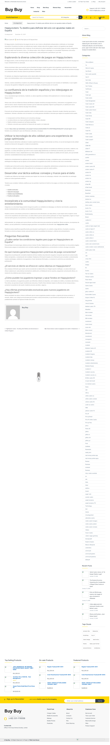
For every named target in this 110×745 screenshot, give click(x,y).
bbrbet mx (88, 199)
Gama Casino (89, 285)
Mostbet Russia (89, 366)
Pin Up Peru (88, 422)
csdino (87, 261)
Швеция (87, 559)
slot (86, 479)
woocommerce (87, 648)
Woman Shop (57, 7)
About (67, 713)
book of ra (88, 208)
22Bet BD (87, 145)
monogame (88, 339)
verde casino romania (91, 527)
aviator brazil (88, 163)
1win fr (87, 77)
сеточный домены (90, 556)
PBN (86, 407)
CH (86, 252)
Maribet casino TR (90, 306)
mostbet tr (88, 369)
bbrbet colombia (89, 196)
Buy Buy (25, 307)
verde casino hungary (91, 521)
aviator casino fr (89, 169)
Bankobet (88, 190)
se (86, 476)
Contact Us (69, 718)
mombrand (88, 321)
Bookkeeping (89, 214)
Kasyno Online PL (90, 297)
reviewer (87, 467)
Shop (94, 1)
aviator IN (88, 172)
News (86, 387)
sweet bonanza (89, 500)
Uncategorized (17, 23)
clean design (86, 639)
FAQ (67, 720)
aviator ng (88, 181)
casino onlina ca (89, 232)
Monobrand (88, 333)
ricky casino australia (91, 473)
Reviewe (87, 464)
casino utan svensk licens (92, 244)
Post (86, 443)
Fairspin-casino (89, 276)
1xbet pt (87, 127)
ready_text (88, 452)
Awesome (95, 631)
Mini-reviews (88, 318)
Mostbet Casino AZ (90, 348)
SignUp (100, 701)
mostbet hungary (90, 354)
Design (87, 264)
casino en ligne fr (90, 229)
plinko (87, 431)
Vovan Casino (89, 533)
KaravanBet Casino (90, 294)
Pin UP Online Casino (91, 419)
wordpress (97, 648)
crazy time (88, 258)
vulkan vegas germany (91, 536)
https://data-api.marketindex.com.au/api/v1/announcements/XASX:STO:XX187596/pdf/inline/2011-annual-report (40, 128)
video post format (94, 643)
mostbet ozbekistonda (91, 363)
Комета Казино (89, 542)
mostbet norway (89, 360)
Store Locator (72, 1)
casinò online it (89, 238)
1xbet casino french (90, 110)
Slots (86, 482)
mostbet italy (88, 357)
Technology (88, 506)
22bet (87, 142)
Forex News (88, 279)
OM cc (87, 392)
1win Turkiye (88, 86)
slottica (87, 488)
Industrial (36, 11)
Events (87, 270)
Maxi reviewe (89, 312)
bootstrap (86, 635)
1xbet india (88, 112)
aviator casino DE (90, 166)
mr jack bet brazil (90, 381)
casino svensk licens (91, 241)
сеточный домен (90, 553)
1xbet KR (87, 118)
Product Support (90, 725)
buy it (93, 635)
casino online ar (89, 235)
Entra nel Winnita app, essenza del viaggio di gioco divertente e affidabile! (96, 595)
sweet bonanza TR (90, 503)
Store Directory (70, 723)
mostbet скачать (90, 372)
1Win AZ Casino (89, 68)
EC (86, 267)
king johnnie (88, 300)
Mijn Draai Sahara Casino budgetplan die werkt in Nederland (62, 328)
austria (87, 157)
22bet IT (87, 148)
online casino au (89, 395)
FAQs (43, 11)
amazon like (86, 631)
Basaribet (88, 193)
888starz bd (88, 151)
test (86, 509)
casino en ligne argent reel (92, 226)
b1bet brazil (88, 187)
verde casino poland (91, 524)
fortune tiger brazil (90, 282)
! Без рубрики (89, 62)
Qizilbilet (87, 446)
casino (87, 223)
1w (86, 65)
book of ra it (88, 211)
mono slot (88, 327)
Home (32, 7)
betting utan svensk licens (92, 202)
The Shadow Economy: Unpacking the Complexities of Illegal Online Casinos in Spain (97, 583)
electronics (96, 639)
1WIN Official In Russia (91, 83)
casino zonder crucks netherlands (94, 247)
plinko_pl (87, 440)
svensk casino (89, 497)
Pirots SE (87, 428)
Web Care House (34, 740)
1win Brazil (88, 71)
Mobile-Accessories (52, 715)
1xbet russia (88, 133)
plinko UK (88, 437)
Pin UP (87, 413)
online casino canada (91, 398)
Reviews (87, 470)
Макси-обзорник (90, 544)
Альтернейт (88, 539)
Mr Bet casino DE (90, 378)
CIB (86, 255)
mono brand (88, 324)
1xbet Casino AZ (89, 104)
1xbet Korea (88, 115)
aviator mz (88, 178)
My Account (102, 1)
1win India (88, 80)
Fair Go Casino (89, 273)
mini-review (88, 315)
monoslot (87, 342)
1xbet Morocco (89, 124)
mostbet (87, 345)
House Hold (68, 7)
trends (87, 512)
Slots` (87, 485)
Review (87, 461)
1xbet (86, 92)
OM (86, 390)
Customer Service (90, 718)
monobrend (88, 336)
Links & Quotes (89, 303)
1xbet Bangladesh (90, 101)
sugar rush (88, 494)
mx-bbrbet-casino (90, 384)
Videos (87, 530)
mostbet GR (88, 351)
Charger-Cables (51, 713)
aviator (87, 160)
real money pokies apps (91, 458)
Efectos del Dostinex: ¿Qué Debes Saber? (97, 615)
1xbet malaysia (89, 121)
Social (87, 491)
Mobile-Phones (51, 720)
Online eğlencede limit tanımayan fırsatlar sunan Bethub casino (96, 606)
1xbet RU (87, 130)
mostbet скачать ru (90, 375)
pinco (86, 425)
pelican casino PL (90, 410)
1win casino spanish (90, 74)
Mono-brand (88, 330)
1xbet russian (89, 136)
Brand (87, 217)
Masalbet (87, 309)
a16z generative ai (90, 154)
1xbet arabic (88, 98)
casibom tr (88, 220)
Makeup (49, 718)
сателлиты (88, 547)
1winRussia (88, 89)
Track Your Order (84, 1)
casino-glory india (90, 250)
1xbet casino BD (89, 107)
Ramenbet (88, 449)
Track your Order (90, 715)
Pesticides (50, 723)
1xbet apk (88, 95)
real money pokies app (91, 455)
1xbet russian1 (89, 139)
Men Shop (46, 7)
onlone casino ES (90, 401)
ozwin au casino (89, 404)
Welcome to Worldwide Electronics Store (15, 1)
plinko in (87, 434)
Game (87, 288)
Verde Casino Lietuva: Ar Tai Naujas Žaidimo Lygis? (97, 573)
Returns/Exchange (90, 720)
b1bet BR (87, 184)
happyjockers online (62, 224)
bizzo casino (88, 205)
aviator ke (88, 175)
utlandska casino (90, 518)
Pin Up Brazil (88, 416)
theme (85, 643)
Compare (68, 715)
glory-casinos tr (89, 291)
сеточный (88, 550)
